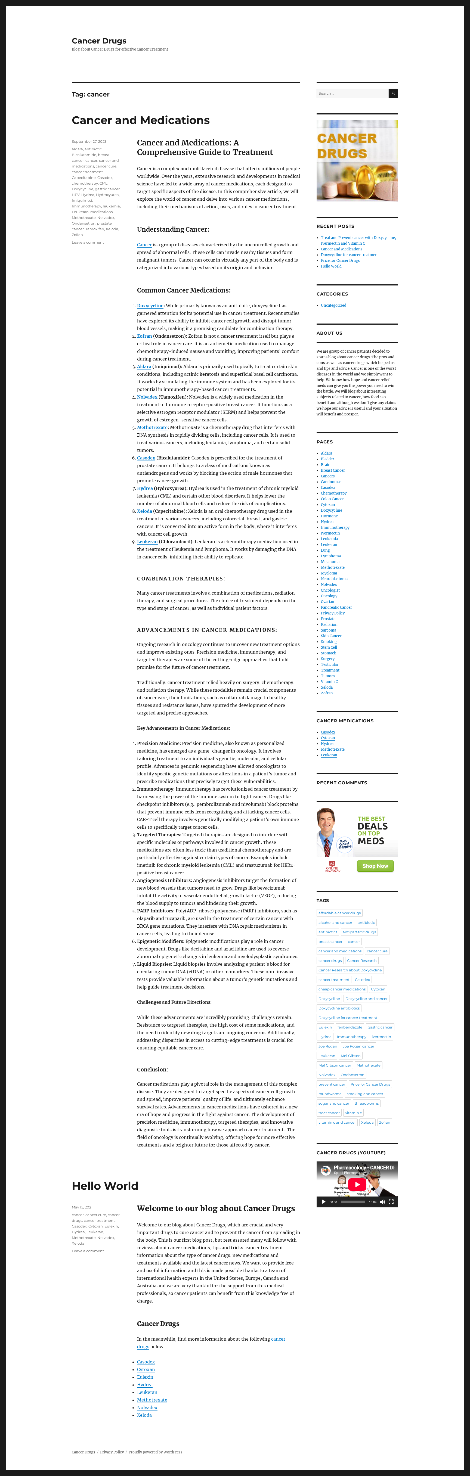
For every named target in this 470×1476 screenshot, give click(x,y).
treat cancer (329, 1113)
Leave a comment (88, 242)
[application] (357, 1184)
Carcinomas (331, 482)
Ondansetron (83, 223)
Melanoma (330, 562)
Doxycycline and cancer (366, 998)
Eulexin (145, 1377)
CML (103, 183)
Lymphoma (331, 556)
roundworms (330, 1094)
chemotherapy (85, 183)
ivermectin (381, 1036)
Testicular (329, 664)
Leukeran (147, 541)
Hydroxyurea (107, 194)
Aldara (144, 366)
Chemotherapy (334, 493)
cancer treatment (87, 172)
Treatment (330, 670)
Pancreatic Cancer (336, 607)
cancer (91, 160)
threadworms (367, 1103)
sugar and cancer (334, 1103)
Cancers (328, 476)
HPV (76, 194)
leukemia (111, 206)
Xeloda (144, 511)
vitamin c (353, 1113)
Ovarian (327, 601)
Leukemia (329, 539)
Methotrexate (152, 427)
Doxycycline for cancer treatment (350, 255)
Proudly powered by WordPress (156, 1452)
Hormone (329, 516)
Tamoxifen (94, 229)
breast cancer (330, 941)
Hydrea (145, 488)
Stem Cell (329, 647)
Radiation (329, 624)
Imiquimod (82, 200)
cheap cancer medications (342, 989)
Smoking (329, 641)
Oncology (329, 596)
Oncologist (330, 590)
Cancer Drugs (99, 40)
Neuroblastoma (334, 579)
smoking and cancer (365, 1094)
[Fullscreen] (391, 1202)
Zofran (144, 336)
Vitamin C (329, 681)
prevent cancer (332, 1084)
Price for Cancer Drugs (340, 260)
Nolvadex (147, 397)
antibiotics (328, 932)
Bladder (327, 459)
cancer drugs (330, 960)
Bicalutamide (84, 155)
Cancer (144, 244)
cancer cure (106, 166)
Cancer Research (362, 960)
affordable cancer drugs (340, 913)
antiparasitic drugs (359, 932)
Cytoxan (146, 1369)
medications (101, 212)
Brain (325, 464)
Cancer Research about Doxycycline (350, 970)
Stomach (328, 653)
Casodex (146, 458)
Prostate (328, 619)
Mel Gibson (351, 1056)
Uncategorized (333, 305)
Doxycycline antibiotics (339, 1008)
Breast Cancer (333, 470)
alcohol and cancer (335, 922)
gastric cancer (107, 189)
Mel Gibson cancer (335, 1065)
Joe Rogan (328, 1046)
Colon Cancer (332, 499)
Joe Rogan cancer (358, 1046)
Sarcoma (328, 630)
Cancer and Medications (141, 120)
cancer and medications (340, 951)
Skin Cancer (331, 636)
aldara (77, 149)
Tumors (328, 676)
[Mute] (382, 1202)
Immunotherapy (86, 206)
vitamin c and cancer (337, 1122)
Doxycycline (150, 305)
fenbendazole (350, 1027)
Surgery (328, 659)
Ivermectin (330, 533)
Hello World (105, 1185)
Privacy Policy (333, 613)
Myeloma (329, 573)
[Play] (323, 1202)
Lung (325, 550)
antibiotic (93, 149)
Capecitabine (84, 177)
